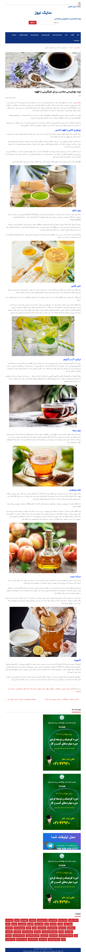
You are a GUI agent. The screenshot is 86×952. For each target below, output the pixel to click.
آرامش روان (70, 689)
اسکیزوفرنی (22, 924)
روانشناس (9, 931)
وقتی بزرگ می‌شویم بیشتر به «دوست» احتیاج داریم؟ (50, 2)
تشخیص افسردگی (19, 928)
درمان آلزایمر (41, 928)
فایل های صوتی (45, 35)
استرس (63, 689)
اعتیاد (46, 924)
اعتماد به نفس (39, 924)
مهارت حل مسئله (21, 939)
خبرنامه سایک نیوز (57, 35)
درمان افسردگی (52, 928)
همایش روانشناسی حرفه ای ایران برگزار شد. (21, 699)
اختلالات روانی (62, 920)
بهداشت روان (68, 924)
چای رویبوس (41, 689)
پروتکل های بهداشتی (54, 939)
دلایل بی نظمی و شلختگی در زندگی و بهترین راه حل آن (61, 699)
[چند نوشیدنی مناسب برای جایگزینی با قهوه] (43, 186)
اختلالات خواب (53, 920)
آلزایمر (17, 920)
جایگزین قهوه (50, 689)
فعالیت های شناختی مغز (65, 935)
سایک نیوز (43, 13)
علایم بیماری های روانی (33, 935)
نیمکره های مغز (33, 939)
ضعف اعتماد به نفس (19, 935)
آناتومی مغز (24, 920)
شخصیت (8, 935)
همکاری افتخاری (23, 35)
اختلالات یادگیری (73, 920)
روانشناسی (19, 689)
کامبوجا (78, 691)
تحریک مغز (9, 928)
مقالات (72, 35)
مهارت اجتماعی (10, 939)
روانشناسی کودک (27, 931)
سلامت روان (69, 931)
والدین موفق (43, 939)
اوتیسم (60, 924)
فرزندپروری (44, 935)
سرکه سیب (11, 689)
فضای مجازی (53, 935)
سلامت (61, 931)
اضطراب (57, 689)
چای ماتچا (27, 689)
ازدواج (8, 924)
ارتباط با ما (76, 40)
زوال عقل (37, 931)
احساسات (32, 920)
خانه (78, 35)
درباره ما (14, 35)
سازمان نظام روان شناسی (50, 931)
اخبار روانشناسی (42, 920)
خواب (34, 928)
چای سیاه (33, 689)
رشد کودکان (71, 928)
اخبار (66, 35)
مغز (76, 935)
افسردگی (53, 924)
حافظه (28, 928)
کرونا (63, 939)
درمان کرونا (62, 928)
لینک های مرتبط (34, 35)
